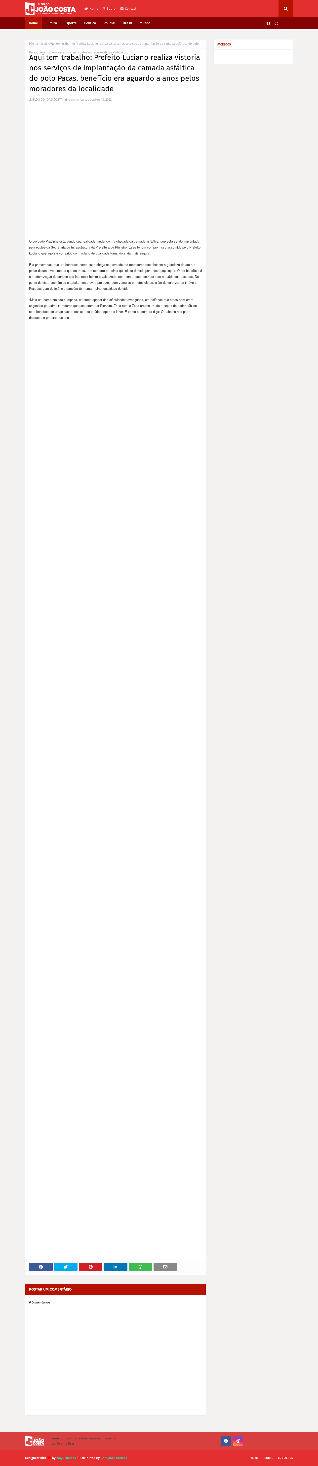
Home (93, 8)
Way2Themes (66, 1458)
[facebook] (268, 23)
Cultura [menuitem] (51, 23)
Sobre (111, 8)
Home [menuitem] (33, 23)
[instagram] (276, 23)
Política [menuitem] (90, 23)
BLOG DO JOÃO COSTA (47, 99)
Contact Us (285, 1458)
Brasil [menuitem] (127, 23)
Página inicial (38, 43)
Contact (130, 8)
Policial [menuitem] (109, 23)
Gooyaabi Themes (114, 1458)
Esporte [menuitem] (71, 23)
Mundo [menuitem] (145, 23)
